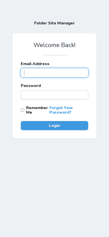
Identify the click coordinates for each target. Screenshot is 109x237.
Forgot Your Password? (61, 110)
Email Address (35, 64)
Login (54, 125)
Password (31, 85)
